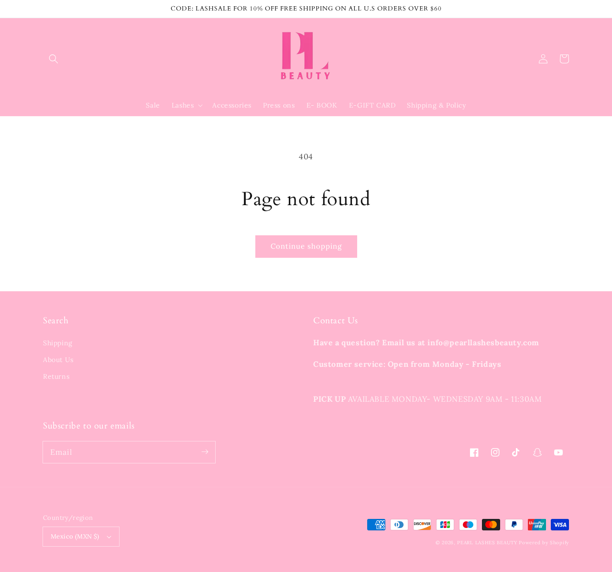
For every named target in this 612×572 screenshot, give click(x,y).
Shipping (58, 343)
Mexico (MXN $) (75, 536)
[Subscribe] (204, 451)
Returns (56, 376)
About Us (58, 359)
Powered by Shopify (544, 542)
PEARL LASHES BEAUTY (487, 542)
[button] (53, 58)
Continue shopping (306, 246)
